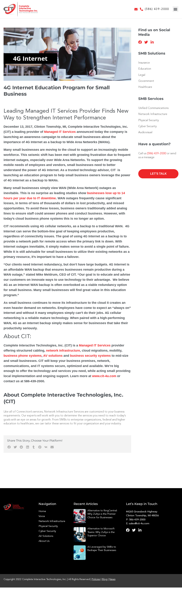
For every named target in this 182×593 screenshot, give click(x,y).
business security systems (90, 355)
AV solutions (53, 355)
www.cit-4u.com (104, 376)
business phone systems (23, 355)
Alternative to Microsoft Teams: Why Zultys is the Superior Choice (101, 532)
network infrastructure (63, 350)
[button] (175, 9)
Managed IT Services (60, 132)
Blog (104, 579)
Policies (96, 579)
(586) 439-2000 (157, 9)
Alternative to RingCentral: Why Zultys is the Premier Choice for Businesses (102, 514)
